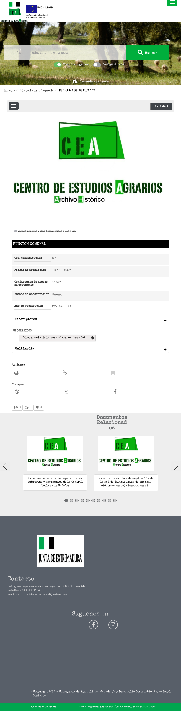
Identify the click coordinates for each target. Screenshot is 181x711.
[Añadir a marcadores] (113, 373)
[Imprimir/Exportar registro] (16, 373)
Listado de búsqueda (37, 90)
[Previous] (5, 466)
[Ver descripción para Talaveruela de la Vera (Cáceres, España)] (92, 338)
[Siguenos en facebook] (93, 624)
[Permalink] (65, 373)
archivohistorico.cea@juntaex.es (42, 594)
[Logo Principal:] (14, 12)
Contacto (39, 695)
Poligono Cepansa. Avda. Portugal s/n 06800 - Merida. (47, 586)
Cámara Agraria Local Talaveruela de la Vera (47, 231)
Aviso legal (162, 691)
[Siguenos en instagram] (113, 624)
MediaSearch (49, 707)
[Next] (176, 466)
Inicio (9, 90)
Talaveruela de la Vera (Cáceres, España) (53, 337)
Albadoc (35, 707)
